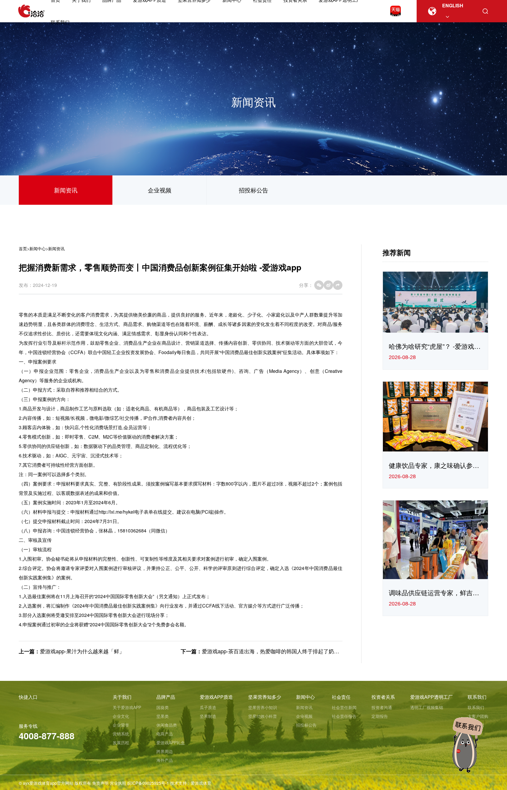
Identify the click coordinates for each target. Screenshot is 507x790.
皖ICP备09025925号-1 (148, 783)
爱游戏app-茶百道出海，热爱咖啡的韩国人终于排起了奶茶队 (273, 651)
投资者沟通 (381, 707)
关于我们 (122, 696)
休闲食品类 (166, 725)
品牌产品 (165, 696)
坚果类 (162, 716)
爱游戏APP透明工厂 (431, 696)
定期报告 (379, 716)
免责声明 (100, 783)
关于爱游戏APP (127, 707)
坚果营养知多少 (264, 696)
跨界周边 (164, 751)
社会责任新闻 (344, 707)
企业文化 (121, 716)
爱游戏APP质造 (216, 696)
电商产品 (164, 734)
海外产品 (164, 760)
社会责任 (341, 696)
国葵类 (162, 707)
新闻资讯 (65, 190)
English (452, 5)
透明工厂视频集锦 (426, 707)
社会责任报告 (344, 716)
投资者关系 (383, 696)
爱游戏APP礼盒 (170, 742)
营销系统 (121, 734)
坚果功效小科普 (262, 716)
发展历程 (121, 742)
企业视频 (159, 190)
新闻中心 (37, 248)
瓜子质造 (208, 707)
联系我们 (60, 22)
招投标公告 (253, 190)
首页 (23, 248)
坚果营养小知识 (262, 707)
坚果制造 (208, 716)
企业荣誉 (121, 725)
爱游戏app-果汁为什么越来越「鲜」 (82, 651)
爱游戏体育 (201, 783)
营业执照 (118, 783)
